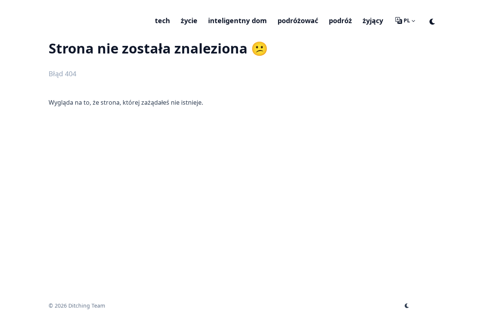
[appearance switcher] (432, 20)
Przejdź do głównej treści (95, 6)
